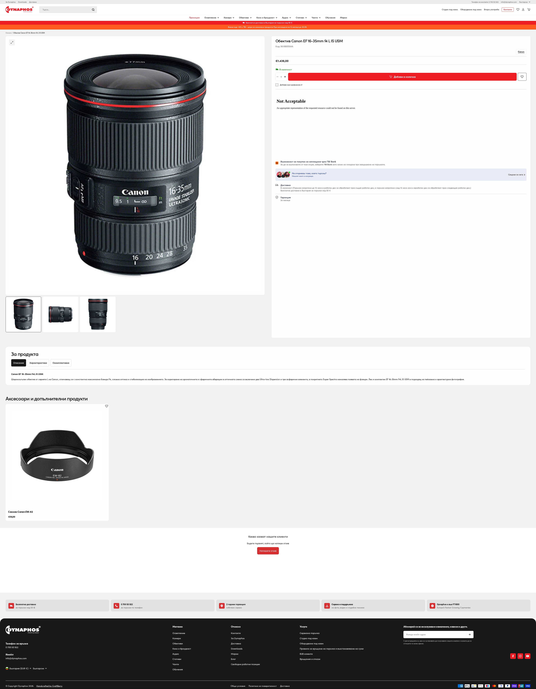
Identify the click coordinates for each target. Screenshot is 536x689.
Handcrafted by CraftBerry (49, 686)
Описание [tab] (18, 362)
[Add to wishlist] (522, 77)
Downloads (22, 2)
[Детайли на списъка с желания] (518, 9)
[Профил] (523, 9)
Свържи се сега (515, 175)
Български (523, 2)
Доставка (33, 2)
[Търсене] (93, 9)
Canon (521, 51)
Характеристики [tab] (38, 362)
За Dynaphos (11, 2)
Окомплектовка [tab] (61, 362)
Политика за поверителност (263, 686)
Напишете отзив (268, 550)
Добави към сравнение (290, 85)
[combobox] (68, 9)
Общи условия (238, 686)
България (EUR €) (19, 668)
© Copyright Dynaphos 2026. (20, 686)
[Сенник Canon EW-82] (57, 455)
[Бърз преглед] (104, 410)
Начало (9, 33)
